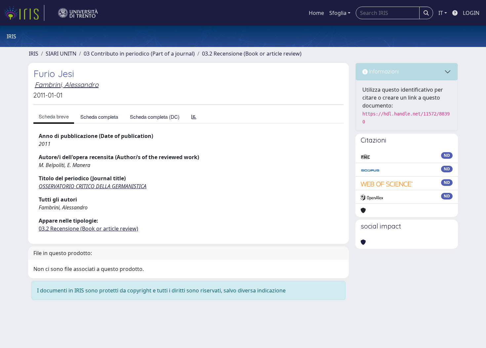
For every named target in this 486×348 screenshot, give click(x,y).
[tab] (194, 116)
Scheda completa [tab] (99, 116)
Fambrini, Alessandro (67, 84)
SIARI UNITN (61, 53)
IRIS (33, 53)
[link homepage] (24, 13)
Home (316, 13)
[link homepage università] (78, 13)
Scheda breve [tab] (54, 116)
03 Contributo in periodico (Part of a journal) (139, 53)
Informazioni (383, 71)
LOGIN (471, 13)
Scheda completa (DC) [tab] (155, 116)
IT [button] (440, 13)
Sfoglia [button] (337, 13)
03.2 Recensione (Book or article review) (252, 53)
